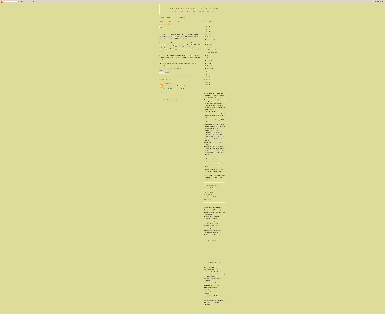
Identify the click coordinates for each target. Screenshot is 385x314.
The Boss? (169, 17)
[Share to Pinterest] (168, 73)
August (209, 47)
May (208, 60)
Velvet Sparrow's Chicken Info (212, 197)
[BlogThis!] (162, 73)
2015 (207, 29)
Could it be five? (165, 24)
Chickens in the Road (209, 188)
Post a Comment (163, 93)
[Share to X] (164, 73)
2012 (207, 72)
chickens (168, 70)
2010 (207, 77)
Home (162, 17)
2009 (207, 79)
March (209, 66)
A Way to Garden (208, 192)
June (208, 58)
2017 (207, 24)
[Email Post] (180, 68)
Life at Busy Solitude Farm (193, 8)
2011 (207, 74)
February (209, 68)
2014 (207, 32)
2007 (207, 85)
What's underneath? (212, 52)
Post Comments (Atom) (173, 100)
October (209, 42)
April (208, 63)
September (210, 44)
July (208, 55)
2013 (207, 34)
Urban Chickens (208, 194)
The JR (166, 83)
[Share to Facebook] (166, 73)
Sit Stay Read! (207, 199)
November (210, 39)
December (210, 37)
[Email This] (160, 73)
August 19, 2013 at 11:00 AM (174, 88)
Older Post (198, 96)
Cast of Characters (180, 17)
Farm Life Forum (208, 190)
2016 (207, 26)
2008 (207, 82)
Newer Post (162, 96)
